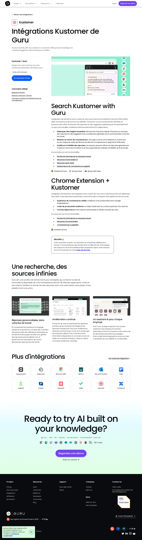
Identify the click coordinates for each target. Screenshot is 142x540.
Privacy (38, 531)
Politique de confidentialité (11, 535)
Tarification (60, 3)
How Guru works (12, 490)
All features (10, 496)
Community (37, 499)
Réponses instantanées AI (67, 159)
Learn (35, 487)
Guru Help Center (65, 487)
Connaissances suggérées (67, 225)
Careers (88, 487)
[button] (17, 3)
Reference (36, 493)
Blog (34, 502)
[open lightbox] (90, 76)
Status (61, 490)
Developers (37, 496)
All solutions (11, 499)
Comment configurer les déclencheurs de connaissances (26, 99)
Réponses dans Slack (65, 163)
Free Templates (91, 505)
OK (31, 532)
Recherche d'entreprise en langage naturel (74, 156)
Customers (37, 490)
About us (89, 490)
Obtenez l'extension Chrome (22, 96)
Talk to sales (116, 487)
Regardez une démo (127, 3)
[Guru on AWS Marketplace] (124, 502)
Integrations (11, 493)
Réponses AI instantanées (67, 221)
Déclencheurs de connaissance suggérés (73, 166)
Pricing (9, 487)
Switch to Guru (91, 502)
